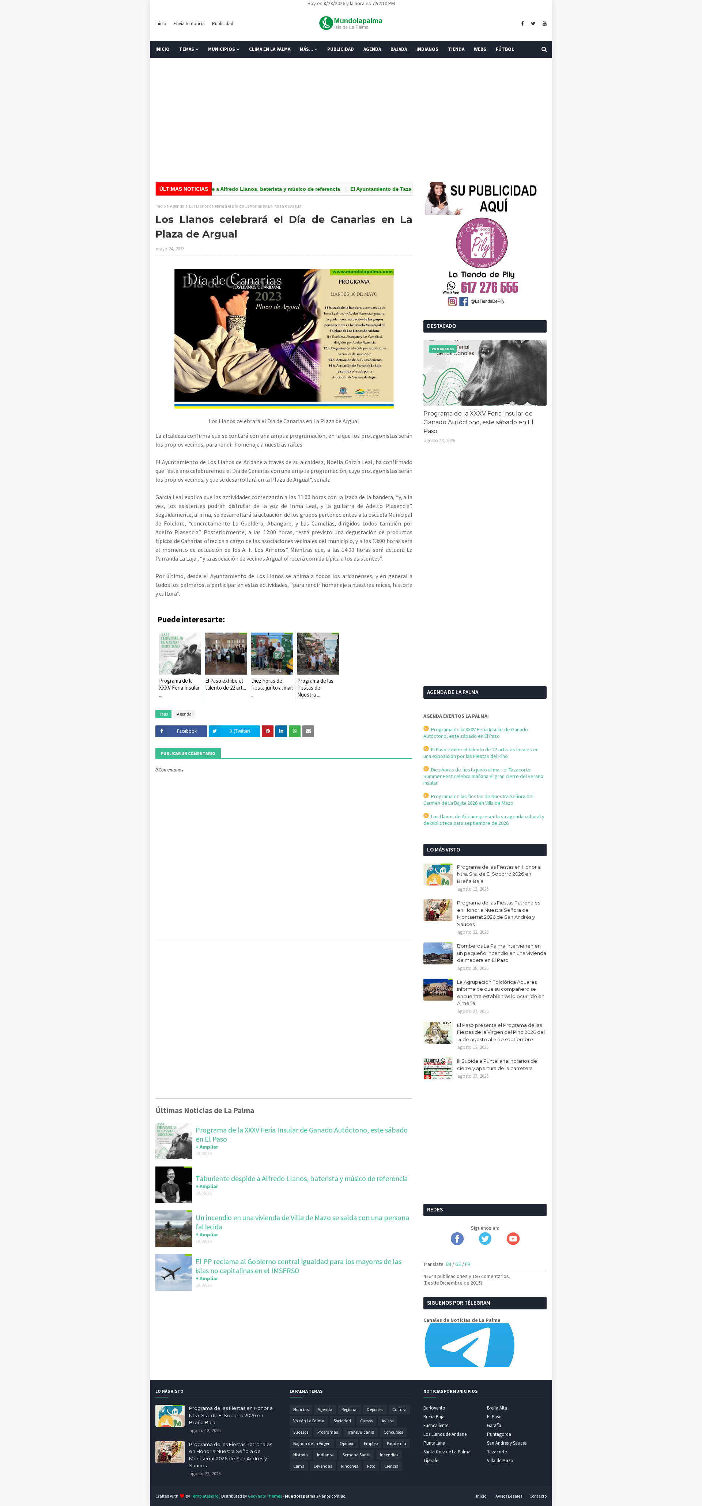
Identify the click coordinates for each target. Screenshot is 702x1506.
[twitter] (533, 24)
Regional (349, 1409)
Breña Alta (497, 1408)
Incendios (389, 1454)
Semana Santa (357, 1454)
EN (448, 1264)
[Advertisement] (351, 120)
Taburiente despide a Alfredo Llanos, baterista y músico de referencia (219, 189)
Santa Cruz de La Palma (447, 1452)
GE (458, 1264)
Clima (299, 1466)
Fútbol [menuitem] (505, 49)
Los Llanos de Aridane (445, 1434)
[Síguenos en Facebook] (457, 1243)
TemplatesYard (205, 1496)
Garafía (494, 1425)
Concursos (393, 1432)
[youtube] (544, 24)
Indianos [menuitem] (427, 49)
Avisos (387, 1420)
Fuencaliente (435, 1425)
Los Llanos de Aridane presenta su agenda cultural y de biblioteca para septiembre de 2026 (483, 819)
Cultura (399, 1409)
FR (468, 1264)
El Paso (494, 1417)
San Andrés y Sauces (506, 1443)
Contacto (538, 1496)
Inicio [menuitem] (162, 49)
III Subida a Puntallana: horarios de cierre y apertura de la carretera (497, 1064)
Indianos (325, 1454)
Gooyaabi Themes (265, 1496)
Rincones (349, 1466)
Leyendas (323, 1466)
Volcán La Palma (308, 1420)
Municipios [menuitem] (221, 49)
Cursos (366, 1420)
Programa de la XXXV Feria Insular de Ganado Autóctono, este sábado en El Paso (478, 422)
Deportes (375, 1409)
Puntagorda (499, 1434)
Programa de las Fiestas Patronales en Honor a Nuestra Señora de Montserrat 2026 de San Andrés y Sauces (498, 913)
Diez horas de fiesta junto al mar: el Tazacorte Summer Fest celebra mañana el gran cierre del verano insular (483, 776)
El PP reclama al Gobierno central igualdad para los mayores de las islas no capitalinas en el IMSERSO (298, 1266)
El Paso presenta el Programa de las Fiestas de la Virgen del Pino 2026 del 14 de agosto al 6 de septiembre (501, 1032)
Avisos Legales (508, 1496)
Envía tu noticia (189, 23)
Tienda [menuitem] (456, 49)
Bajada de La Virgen (312, 1443)
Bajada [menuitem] (398, 49)
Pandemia (396, 1443)
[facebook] (522, 24)
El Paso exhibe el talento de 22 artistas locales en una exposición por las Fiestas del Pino (481, 752)
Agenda (177, 206)
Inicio (160, 23)
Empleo (371, 1443)
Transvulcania (360, 1432)
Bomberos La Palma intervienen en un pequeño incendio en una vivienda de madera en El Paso (501, 953)
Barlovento (434, 1408)
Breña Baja (434, 1417)
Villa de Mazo (500, 1460)
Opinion (347, 1443)
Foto (371, 1466)
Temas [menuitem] (186, 49)
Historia (300, 1454)
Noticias (301, 1409)
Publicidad (222, 23)
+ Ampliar (207, 1146)
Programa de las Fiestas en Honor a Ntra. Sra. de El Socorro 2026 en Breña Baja (499, 874)
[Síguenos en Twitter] (485, 1243)
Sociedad (342, 1420)
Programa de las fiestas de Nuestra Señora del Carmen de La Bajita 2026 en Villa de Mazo (478, 799)
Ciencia (391, 1466)
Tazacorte (497, 1452)
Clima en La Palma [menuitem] (269, 49)
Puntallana (434, 1443)
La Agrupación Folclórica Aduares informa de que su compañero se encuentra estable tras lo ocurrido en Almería (500, 992)
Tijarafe (430, 1460)
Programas (327, 1432)
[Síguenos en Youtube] (513, 1243)
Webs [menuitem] (480, 49)
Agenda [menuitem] (372, 49)
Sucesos (300, 1432)
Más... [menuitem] (306, 49)
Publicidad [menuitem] (340, 49)
